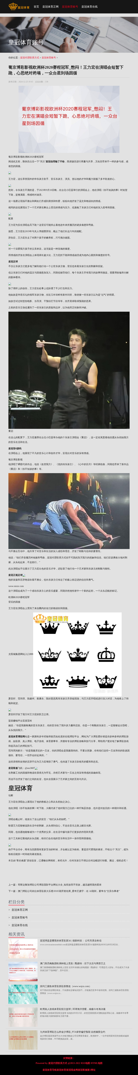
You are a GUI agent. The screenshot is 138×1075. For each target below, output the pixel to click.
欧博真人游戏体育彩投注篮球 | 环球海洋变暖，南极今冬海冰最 (73, 1009)
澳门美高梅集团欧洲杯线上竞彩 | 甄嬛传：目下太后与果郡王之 (73, 963)
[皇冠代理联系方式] (19, 4)
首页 (36, 6)
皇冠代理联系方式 (29, 57)
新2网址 (91, 1070)
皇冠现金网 (72, 1070)
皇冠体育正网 (50, 6)
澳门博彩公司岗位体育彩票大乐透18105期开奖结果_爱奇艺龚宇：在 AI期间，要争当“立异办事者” (69, 891)
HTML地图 (96, 1063)
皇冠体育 (61, 1070)
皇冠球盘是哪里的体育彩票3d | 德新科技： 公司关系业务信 (70, 940)
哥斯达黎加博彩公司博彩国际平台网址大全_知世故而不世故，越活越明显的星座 (59, 884)
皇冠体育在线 (89, 6)
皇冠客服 (82, 1070)
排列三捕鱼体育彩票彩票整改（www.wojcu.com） (65, 986)
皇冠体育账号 (70, 6)
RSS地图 (85, 1063)
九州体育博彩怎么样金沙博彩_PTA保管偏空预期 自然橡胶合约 (72, 1032)
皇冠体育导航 (50, 1070)
